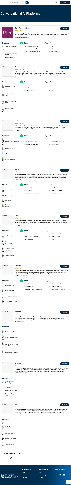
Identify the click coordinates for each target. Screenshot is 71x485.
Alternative (24, 477)
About (23, 472)
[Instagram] (60, 475)
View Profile (64, 28)
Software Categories (27, 475)
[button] (56, 2)
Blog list (24, 480)
